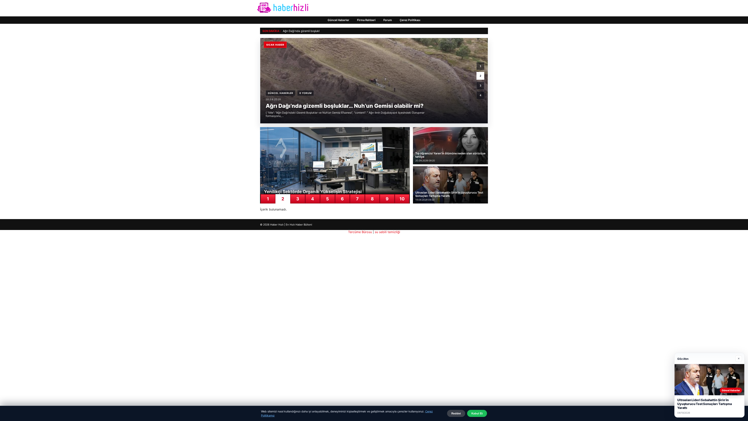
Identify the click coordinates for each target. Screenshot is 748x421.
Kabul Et (477, 413)
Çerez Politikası (410, 20)
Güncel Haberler (338, 20)
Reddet (456, 413)
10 (402, 198)
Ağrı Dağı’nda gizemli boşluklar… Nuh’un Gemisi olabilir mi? (320, 31)
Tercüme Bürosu (360, 232)
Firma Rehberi (366, 20)
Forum (387, 20)
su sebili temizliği (387, 232)
